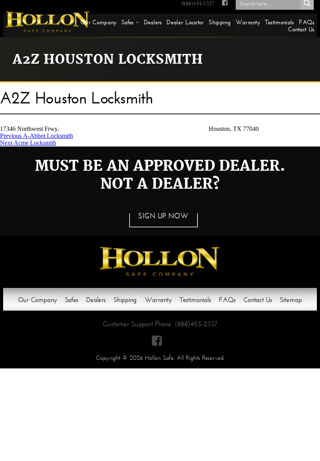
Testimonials (279, 22)
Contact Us (301, 29)
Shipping (219, 22)
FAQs (306, 22)
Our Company (98, 22)
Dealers (153, 22)
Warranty (248, 22)
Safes (127, 22)
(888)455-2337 (197, 3)
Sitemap (291, 300)
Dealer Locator (185, 22)
